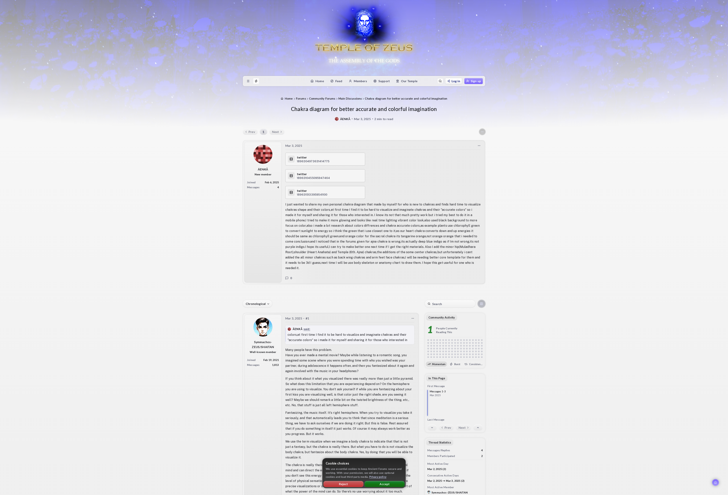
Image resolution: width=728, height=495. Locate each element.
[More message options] (479, 146)
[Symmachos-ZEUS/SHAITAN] (262, 327)
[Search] (440, 81)
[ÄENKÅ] (337, 119)
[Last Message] (432, 428)
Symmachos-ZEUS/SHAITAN (449, 492)
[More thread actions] (482, 132)
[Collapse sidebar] (481, 304)
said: (307, 329)
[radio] (436, 364)
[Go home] (715, 482)
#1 (307, 318)
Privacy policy (378, 476)
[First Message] (478, 428)
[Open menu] (248, 81)
